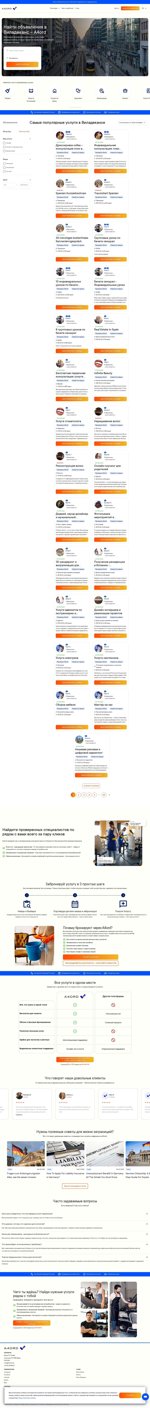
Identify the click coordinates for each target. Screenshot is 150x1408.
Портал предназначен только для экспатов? (22, 1257)
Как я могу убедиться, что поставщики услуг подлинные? (27, 1214)
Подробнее (19, 1114)
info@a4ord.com (9, 1363)
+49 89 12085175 (9, 1365)
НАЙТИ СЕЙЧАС (22, 64)
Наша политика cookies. (27, 1398)
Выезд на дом (10, 151)
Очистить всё (24, 131)
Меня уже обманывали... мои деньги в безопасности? (25, 1234)
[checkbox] (4, 143)
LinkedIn (6, 1377)
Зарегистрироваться (130, 8)
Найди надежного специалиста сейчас (31, 1323)
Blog (5, 1382)
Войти (116, 8)
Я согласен (130, 1395)
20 (104, 795)
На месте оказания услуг (14, 147)
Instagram (7, 1372)
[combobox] (132, 122)
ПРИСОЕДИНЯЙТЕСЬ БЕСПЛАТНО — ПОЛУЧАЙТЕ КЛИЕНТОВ (90, 963)
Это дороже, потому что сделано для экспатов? (23, 1224)
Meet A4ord (80, 1372)
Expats (6, 1380)
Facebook (7, 1375)
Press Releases (81, 1377)
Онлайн (8, 143)
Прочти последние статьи (75, 1186)
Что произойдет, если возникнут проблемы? (22, 1244)
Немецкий (9, 163)
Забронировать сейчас (72, 171)
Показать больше (91, 786)
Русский (8, 171)
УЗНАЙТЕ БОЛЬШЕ (91, 957)
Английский (10, 167)
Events (78, 1375)
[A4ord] (9, 8)
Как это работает (68, 8)
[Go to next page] (109, 794)
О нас (77, 8)
